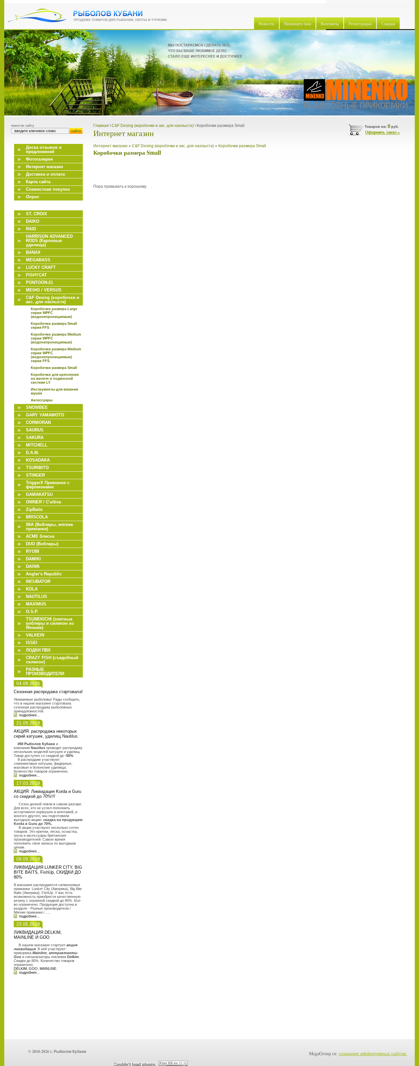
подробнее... (29, 715)
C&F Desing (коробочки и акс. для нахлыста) (173, 146)
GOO (33, 968)
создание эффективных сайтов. (373, 1053)
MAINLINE (48, 968)
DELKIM (20, 968)
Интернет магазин (110, 146)
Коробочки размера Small (242, 146)
